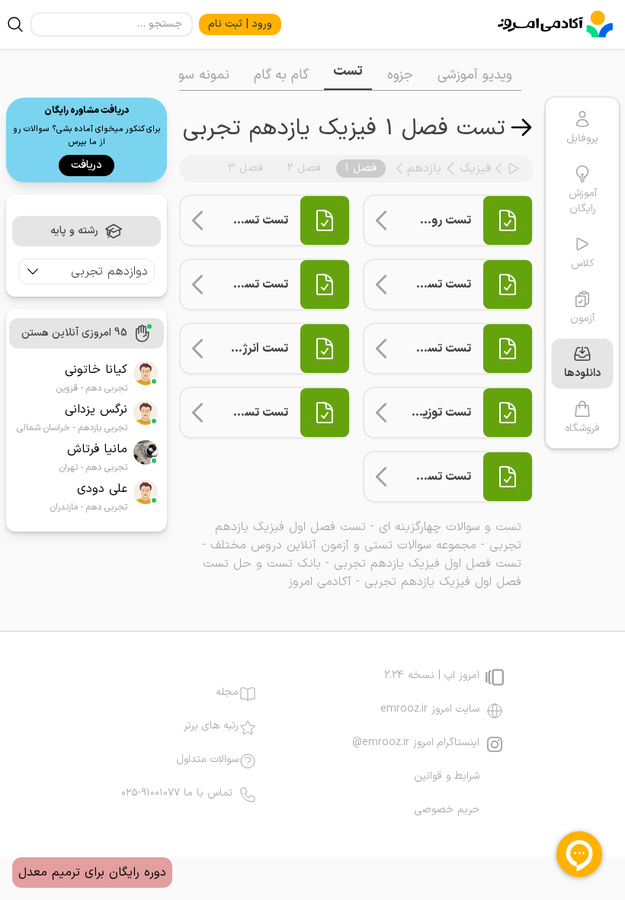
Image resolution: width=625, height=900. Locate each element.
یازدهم (424, 168)
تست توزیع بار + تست (416, 412)
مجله (227, 692)
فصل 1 (361, 168)
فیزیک (475, 168)
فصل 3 (245, 168)
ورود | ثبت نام (240, 24)
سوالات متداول (208, 759)
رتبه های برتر (211, 726)
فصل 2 (304, 168)
